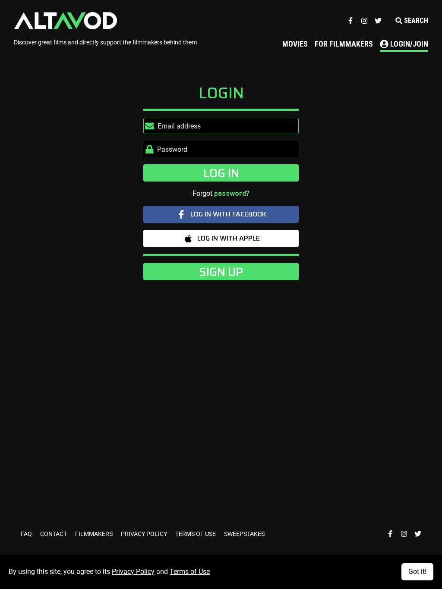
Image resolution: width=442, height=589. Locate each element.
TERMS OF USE (196, 533)
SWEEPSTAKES (244, 533)
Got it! (417, 571)
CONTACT (54, 533)
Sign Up (221, 271)
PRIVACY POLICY (144, 533)
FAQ (27, 533)
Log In (221, 173)
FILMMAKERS (94, 533)
